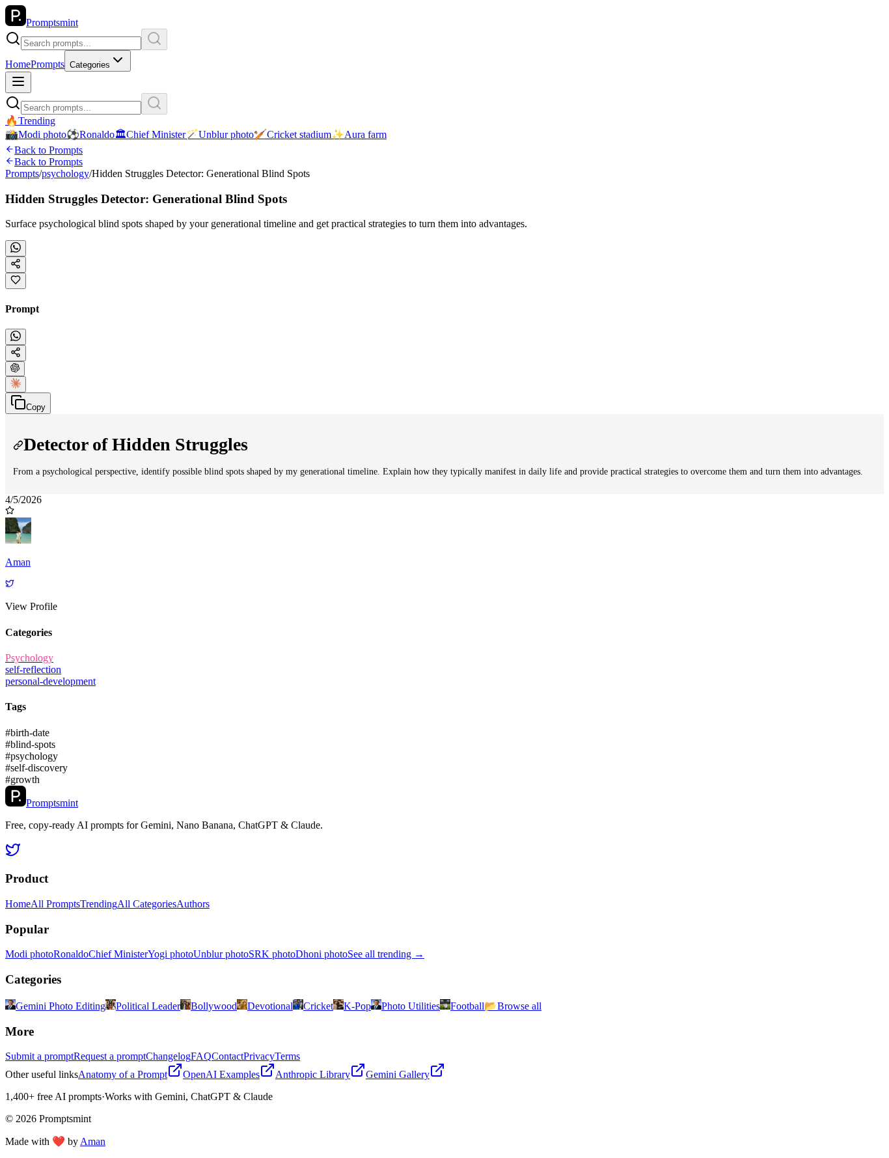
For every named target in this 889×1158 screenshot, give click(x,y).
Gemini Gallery (398, 1074)
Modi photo (29, 953)
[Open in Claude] (15, 384)
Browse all (512, 1006)
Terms (287, 1056)
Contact (227, 1056)
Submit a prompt (39, 1056)
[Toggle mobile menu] (18, 82)
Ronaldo (71, 953)
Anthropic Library (312, 1074)
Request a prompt (110, 1056)
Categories (90, 65)
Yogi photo (170, 953)
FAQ (201, 1056)
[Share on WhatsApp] (15, 248)
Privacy (259, 1056)
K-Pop (357, 1006)
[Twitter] (9, 584)
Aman (92, 1141)
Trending (98, 903)
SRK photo (272, 953)
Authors (193, 903)
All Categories (146, 903)
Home (18, 64)
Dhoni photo (321, 953)
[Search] (154, 39)
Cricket (318, 1006)
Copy (36, 407)
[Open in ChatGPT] (15, 368)
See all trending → (386, 953)
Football (467, 1006)
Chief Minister (118, 953)
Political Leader (148, 1006)
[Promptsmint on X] (13, 853)
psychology (65, 173)
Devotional (270, 1006)
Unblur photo (221, 953)
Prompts (47, 64)
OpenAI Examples (221, 1074)
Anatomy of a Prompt (122, 1074)
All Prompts (55, 903)
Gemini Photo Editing (60, 1006)
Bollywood (214, 1006)
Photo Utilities (410, 1006)
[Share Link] (15, 353)
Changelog (168, 1056)
